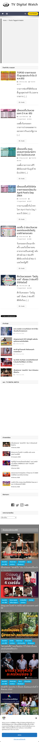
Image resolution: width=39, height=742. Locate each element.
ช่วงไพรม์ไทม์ (22, 562)
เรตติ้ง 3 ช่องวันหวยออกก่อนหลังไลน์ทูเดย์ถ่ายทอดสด (27, 230)
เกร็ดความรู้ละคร (14, 602)
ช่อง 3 (29, 562)
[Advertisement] (19, 42)
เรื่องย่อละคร (20, 564)
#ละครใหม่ (4, 562)
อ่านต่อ (22, 102)
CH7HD (11, 641)
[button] (36, 718)
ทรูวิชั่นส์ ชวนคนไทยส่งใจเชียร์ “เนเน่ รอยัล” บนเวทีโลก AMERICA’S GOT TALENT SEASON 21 (24, 463)
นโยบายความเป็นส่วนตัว (19, 739)
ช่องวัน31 (31, 600)
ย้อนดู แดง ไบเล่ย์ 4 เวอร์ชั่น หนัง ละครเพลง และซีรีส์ (23, 453)
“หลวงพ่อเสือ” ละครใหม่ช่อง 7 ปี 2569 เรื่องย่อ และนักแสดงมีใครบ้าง (19, 647)
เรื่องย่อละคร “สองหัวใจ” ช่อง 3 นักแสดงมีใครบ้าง (26, 371)
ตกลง (19, 735)
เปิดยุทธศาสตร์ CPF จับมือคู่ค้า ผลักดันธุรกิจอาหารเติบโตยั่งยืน (26, 340)
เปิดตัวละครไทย (21, 643)
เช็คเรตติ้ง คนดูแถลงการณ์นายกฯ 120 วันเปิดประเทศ (26, 152)
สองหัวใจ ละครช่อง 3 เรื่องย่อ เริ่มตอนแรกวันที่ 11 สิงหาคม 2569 (19, 688)
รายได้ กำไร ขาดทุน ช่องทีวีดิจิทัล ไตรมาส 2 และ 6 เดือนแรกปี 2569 (24, 483)
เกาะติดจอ (12, 564)
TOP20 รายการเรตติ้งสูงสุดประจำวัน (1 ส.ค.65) (27, 75)
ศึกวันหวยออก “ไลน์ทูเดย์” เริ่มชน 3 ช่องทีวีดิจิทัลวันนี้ (27, 279)
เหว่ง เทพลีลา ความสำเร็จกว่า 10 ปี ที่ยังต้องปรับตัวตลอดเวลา (26, 330)
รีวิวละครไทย (28, 641)
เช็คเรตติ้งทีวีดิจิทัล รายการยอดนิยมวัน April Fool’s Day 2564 (26, 191)
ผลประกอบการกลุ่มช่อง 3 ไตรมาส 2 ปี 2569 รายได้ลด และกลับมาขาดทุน (24, 474)
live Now (32, 13)
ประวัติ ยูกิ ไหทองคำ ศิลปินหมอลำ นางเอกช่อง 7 (24, 350)
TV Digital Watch (21, 119)
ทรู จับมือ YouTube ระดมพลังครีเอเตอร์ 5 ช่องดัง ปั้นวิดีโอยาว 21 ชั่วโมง (26, 361)
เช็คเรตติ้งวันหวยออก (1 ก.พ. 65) (25, 111)
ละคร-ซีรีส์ (4, 564)
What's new (13, 562)
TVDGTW (32, 82)
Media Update (13, 600)
